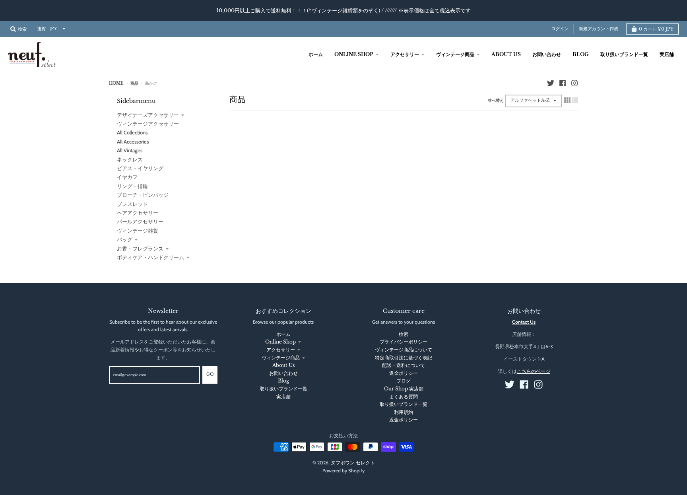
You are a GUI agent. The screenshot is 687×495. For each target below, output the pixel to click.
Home (116, 83)
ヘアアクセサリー (137, 213)
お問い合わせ (283, 373)
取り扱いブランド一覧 (283, 389)
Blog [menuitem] (580, 54)
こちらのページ (533, 371)
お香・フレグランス (140, 248)
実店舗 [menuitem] (667, 54)
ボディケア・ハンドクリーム (150, 257)
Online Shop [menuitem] (353, 54)
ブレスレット (132, 204)
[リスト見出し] (575, 100)
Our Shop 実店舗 (403, 389)
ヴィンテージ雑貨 (137, 230)
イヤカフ (127, 177)
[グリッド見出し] (567, 100)
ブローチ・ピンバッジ (143, 195)
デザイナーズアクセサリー (148, 115)
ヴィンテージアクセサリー (148, 123)
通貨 (41, 28)
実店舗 (283, 397)
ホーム (283, 334)
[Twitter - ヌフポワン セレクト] (550, 83)
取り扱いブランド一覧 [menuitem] (624, 54)
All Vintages (129, 150)
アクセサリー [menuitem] (404, 54)
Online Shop (280, 342)
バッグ (124, 239)
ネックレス (130, 159)
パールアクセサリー (140, 221)
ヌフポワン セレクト (353, 463)
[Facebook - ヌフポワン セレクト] (562, 83)
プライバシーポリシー (403, 342)
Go (209, 374)
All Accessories (133, 141)
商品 (134, 83)
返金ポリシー (403, 373)
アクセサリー (280, 350)
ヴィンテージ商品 (281, 358)
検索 (403, 334)
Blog (283, 381)
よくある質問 (403, 397)
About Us (283, 365)
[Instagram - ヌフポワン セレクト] (574, 83)
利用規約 (403, 412)
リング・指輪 (132, 186)
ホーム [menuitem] (316, 54)
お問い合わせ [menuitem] (546, 54)
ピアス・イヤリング (140, 168)
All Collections (132, 132)
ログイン (560, 28)
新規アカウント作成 (598, 28)
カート (656, 29)
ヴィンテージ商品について (403, 350)
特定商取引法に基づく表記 (403, 358)
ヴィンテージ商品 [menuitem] (455, 54)
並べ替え (496, 100)
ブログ (403, 381)
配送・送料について (403, 365)
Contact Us (524, 322)
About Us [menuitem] (506, 54)
